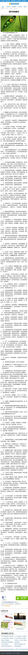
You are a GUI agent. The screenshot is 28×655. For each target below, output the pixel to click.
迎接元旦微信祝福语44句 (6, 646)
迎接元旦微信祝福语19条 (20, 644)
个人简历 (3, 0)
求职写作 (8, 6)
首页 (3, 6)
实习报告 (19, 0)
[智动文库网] (14, 4)
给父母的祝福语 (18, 646)
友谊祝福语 (17, 642)
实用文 (25, 6)
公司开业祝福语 (4, 644)
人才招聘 (20, 6)
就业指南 (14, 6)
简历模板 (13, 0)
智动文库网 (9, 653)
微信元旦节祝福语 (5, 640)
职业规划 (24, 0)
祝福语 (15, 8)
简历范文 (8, 0)
